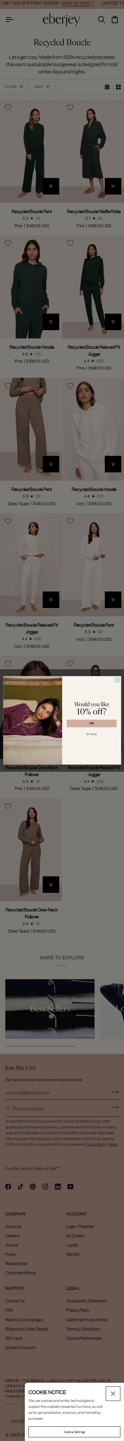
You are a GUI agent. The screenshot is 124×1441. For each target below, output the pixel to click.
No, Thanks (91, 734)
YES (91, 723)
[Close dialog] (117, 680)
